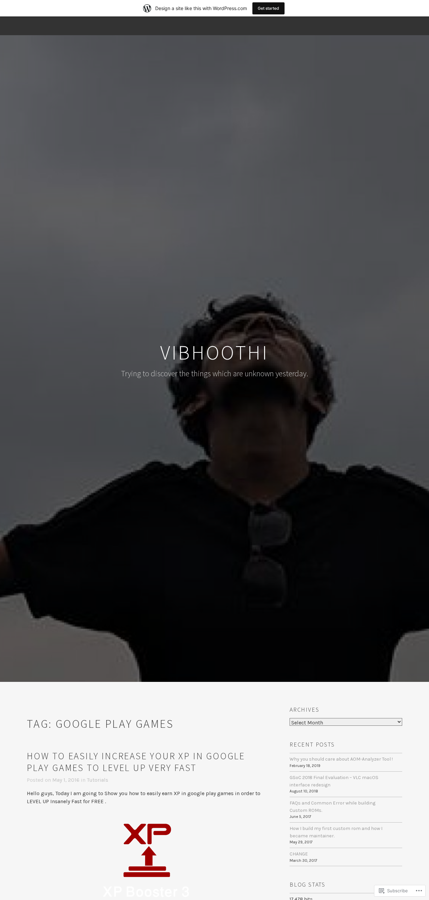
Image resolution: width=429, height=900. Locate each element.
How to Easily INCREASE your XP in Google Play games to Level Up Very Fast (136, 762)
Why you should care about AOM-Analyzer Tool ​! (341, 759)
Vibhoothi (214, 352)
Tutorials (97, 780)
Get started (268, 8)
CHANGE (299, 854)
